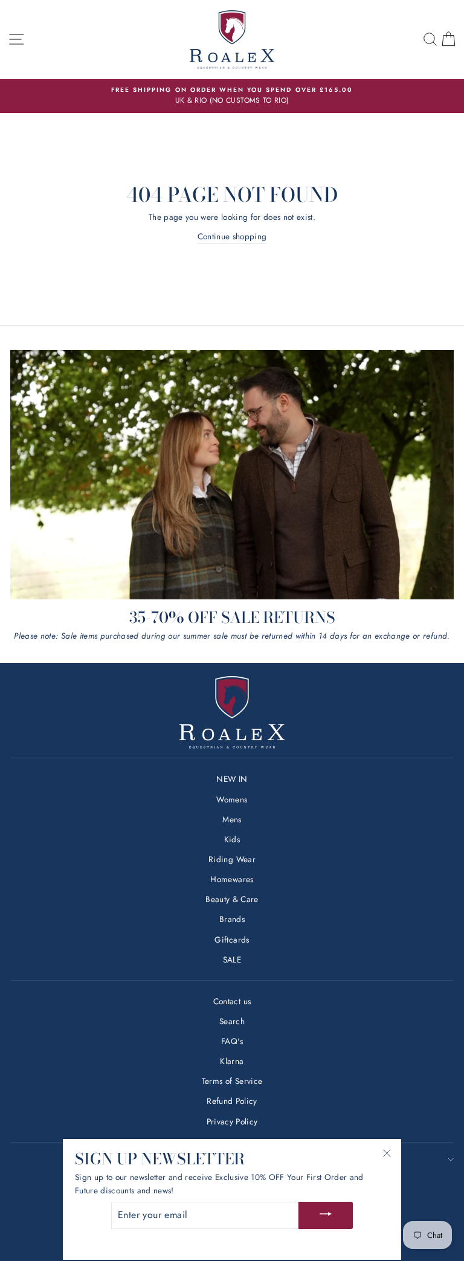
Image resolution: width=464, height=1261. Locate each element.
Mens (231, 819)
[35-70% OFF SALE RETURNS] (232, 474)
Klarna (231, 1061)
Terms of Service (232, 1081)
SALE (232, 959)
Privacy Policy (232, 1121)
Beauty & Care (231, 899)
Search (232, 1021)
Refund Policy (232, 1101)
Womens (231, 799)
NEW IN (231, 779)
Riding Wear (232, 859)
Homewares (231, 879)
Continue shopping (232, 236)
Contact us (232, 1001)
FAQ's (232, 1041)
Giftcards (231, 940)
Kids (232, 839)
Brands (232, 919)
